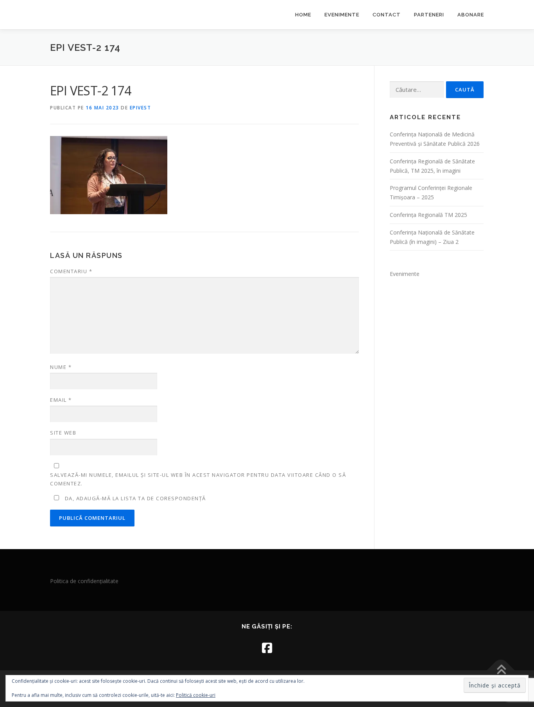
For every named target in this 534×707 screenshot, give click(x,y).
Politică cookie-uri (195, 695)
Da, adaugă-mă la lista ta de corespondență (134, 498)
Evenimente (341, 15)
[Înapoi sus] (501, 670)
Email (61, 399)
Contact (387, 15)
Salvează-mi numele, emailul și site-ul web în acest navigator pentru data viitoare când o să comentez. (198, 479)
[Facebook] (267, 648)
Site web (63, 432)
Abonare (470, 15)
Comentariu (71, 271)
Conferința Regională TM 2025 (428, 214)
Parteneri (429, 15)
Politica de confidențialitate (84, 581)
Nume (61, 367)
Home (303, 15)
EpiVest (140, 107)
